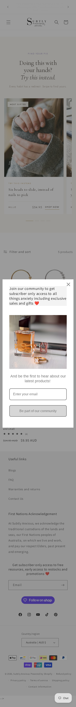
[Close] (68, 284)
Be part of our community (38, 411)
